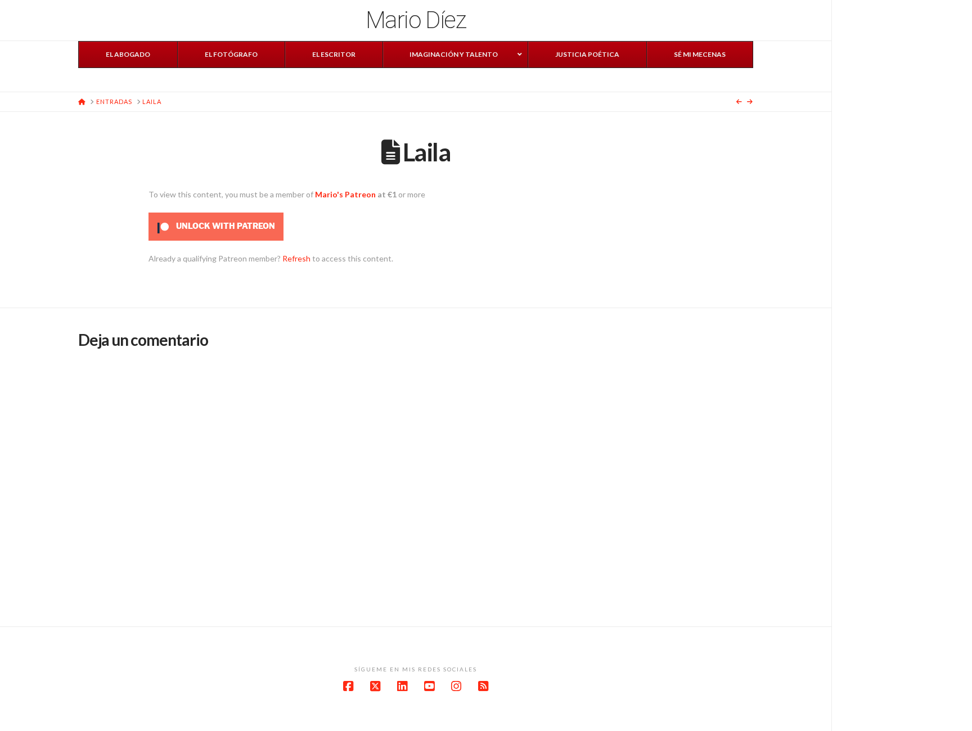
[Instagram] (456, 686)
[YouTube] (429, 686)
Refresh (296, 258)
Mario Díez (416, 20)
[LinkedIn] (402, 686)
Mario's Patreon (345, 194)
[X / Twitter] (375, 686)
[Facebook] (348, 686)
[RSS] (483, 686)
